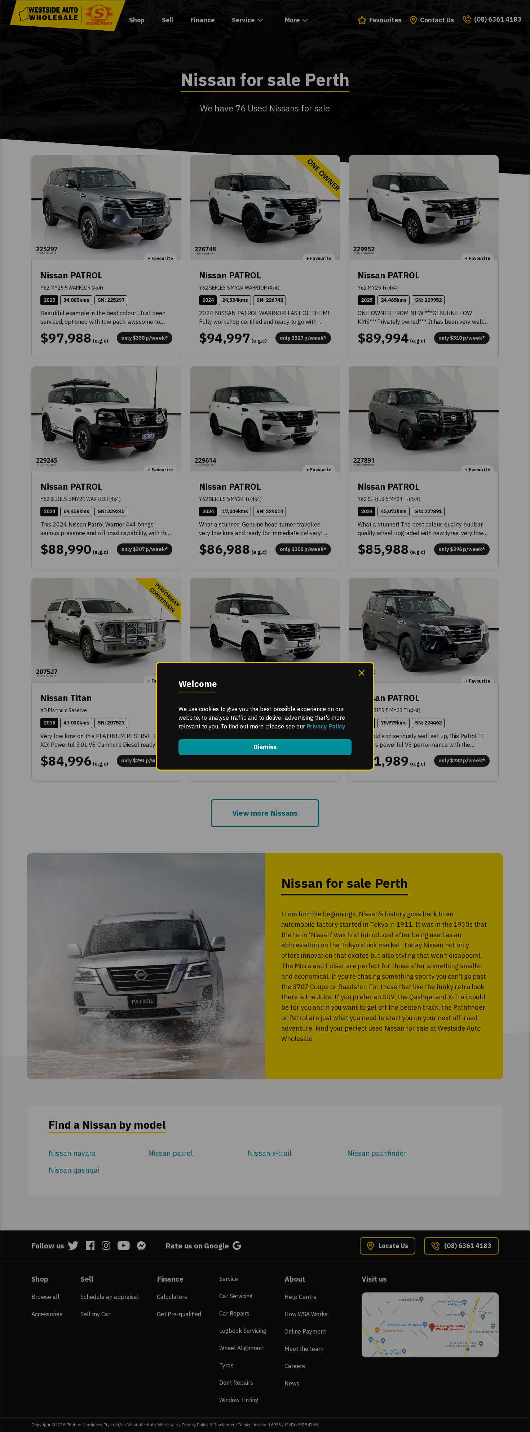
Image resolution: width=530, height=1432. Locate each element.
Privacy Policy (325, 726)
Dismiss (265, 747)
